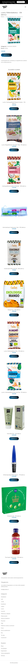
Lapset (2, 606)
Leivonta (3, 611)
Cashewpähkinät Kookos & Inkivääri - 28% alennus (14, 186)
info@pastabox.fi (5, 589)
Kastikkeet (3, 604)
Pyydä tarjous (21, 1)
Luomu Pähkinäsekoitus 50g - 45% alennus (14, 351)
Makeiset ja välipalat (5, 613)
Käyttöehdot (4, 650)
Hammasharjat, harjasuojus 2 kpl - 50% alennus (14, 227)
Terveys (3, 635)
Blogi (2, 646)
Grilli (2, 599)
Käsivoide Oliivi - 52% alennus (14, 433)
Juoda (2, 601)
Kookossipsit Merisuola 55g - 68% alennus (14, 268)
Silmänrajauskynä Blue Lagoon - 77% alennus (14, 474)
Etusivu (2, 16)
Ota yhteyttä (4, 648)
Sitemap (3, 655)
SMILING (14, 46)
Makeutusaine (4, 616)
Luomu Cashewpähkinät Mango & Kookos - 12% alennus (14, 103)
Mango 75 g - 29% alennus (14, 309)
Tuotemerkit (9, 46)
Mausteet (3, 620)
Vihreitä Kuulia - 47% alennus (14, 516)
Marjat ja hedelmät (5, 618)
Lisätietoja (6, 55)
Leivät (2, 608)
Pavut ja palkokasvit (5, 630)
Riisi (2, 632)
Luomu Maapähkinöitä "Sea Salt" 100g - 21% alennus (14, 145)
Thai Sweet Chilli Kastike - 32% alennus (14, 557)
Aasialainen (3, 596)
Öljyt (2, 623)
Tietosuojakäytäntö (5, 653)
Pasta (2, 628)
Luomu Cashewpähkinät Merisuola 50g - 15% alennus (14, 392)
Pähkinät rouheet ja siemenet (7, 625)
